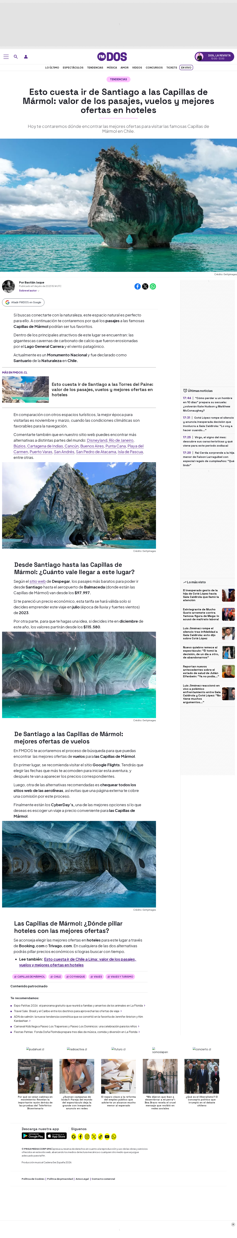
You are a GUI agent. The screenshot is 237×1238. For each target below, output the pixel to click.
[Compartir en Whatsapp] (153, 286)
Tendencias (95, 67)
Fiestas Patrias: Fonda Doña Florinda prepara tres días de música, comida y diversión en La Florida (75, 1032)
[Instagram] (87, 1136)
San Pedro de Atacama (96, 451)
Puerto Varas (41, 451)
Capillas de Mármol (31, 976)
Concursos (154, 67)
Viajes (98, 976)
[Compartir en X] (145, 286)
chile (57, 976)
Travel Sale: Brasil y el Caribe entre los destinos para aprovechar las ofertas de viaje (66, 1011)
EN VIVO (186, 67)
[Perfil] (25, 57)
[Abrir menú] (6, 56)
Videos (137, 67)
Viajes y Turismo (122, 976)
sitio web (37, 581)
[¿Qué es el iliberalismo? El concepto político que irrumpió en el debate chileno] (201, 1076)
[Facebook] (80, 1136)
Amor (125, 67)
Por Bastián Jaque (31, 282)
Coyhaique (77, 976)
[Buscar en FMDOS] (15, 57)
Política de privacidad (60, 1178)
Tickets (171, 67)
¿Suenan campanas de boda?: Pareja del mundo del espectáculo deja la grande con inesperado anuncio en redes (76, 1102)
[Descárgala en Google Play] (33, 1135)
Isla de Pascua (130, 451)
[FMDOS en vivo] (199, 57)
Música (112, 67)
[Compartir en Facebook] (137, 286)
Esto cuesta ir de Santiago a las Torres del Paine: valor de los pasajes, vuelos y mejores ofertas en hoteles (102, 389)
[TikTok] (100, 1136)
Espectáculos (73, 67)
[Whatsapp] (113, 1136)
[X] (93, 1136)
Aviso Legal (82, 1178)
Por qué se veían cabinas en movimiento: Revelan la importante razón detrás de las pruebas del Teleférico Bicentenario (35, 1102)
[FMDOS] (112, 56)
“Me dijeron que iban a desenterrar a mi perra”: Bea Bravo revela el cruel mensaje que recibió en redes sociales (160, 1102)
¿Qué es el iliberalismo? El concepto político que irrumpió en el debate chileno (202, 1101)
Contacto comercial (103, 1178)
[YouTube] (107, 1136)
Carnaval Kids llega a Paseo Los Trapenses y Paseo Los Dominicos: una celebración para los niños (75, 1026)
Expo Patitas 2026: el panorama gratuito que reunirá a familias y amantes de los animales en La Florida (78, 1005)
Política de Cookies (33, 1178)
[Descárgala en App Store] (56, 1135)
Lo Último (52, 67)
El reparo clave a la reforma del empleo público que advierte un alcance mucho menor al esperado (118, 1101)
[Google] (73, 1136)
